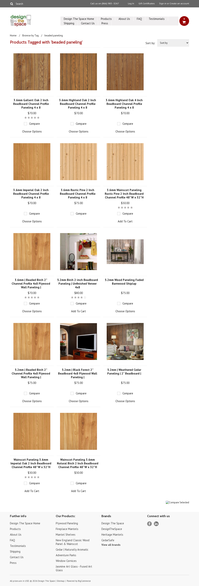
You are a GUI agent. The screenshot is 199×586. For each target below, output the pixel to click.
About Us (124, 19)
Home (13, 35)
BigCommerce (84, 581)
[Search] (11, 3)
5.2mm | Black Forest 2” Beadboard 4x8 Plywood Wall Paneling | (77, 373)
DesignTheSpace (111, 529)
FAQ (139, 19)
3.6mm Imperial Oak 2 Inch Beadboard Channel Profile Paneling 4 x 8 (31, 193)
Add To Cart (125, 221)
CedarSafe (107, 540)
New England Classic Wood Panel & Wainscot (72, 542)
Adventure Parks (66, 555)
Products (106, 19)
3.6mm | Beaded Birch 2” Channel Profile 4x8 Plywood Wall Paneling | (31, 283)
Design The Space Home (79, 19)
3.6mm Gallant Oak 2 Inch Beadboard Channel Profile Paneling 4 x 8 (31, 103)
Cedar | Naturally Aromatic (72, 549)
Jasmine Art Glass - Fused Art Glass (74, 568)
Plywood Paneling (67, 523)
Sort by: (150, 43)
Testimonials (157, 19)
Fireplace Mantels (67, 529)
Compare (34, 123)
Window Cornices (66, 561)
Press (104, 23)
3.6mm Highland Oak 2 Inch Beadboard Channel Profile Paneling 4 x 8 (77, 103)
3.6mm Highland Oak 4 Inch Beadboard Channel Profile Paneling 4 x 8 (124, 103)
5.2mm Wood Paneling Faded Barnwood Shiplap (124, 281)
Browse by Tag (30, 35)
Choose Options (32, 131)
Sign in (162, 3)
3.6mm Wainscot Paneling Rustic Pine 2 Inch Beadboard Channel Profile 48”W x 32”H (124, 193)
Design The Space (112, 523)
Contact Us (88, 23)
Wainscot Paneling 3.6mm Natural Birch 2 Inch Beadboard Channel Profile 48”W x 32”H (77, 463)
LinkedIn (156, 523)
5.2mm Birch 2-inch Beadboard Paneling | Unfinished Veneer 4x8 (77, 283)
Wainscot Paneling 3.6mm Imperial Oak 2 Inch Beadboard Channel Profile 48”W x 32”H (30, 463)
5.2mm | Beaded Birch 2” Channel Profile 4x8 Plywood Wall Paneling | (31, 373)
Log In (131, 3)
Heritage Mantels (112, 534)
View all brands (110, 545)
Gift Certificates (147, 3)
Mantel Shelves (65, 534)
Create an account (179, 3)
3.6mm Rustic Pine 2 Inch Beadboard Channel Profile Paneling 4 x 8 (77, 193)
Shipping (69, 23)
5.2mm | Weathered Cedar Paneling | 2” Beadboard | (124, 371)
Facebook (149, 523)
